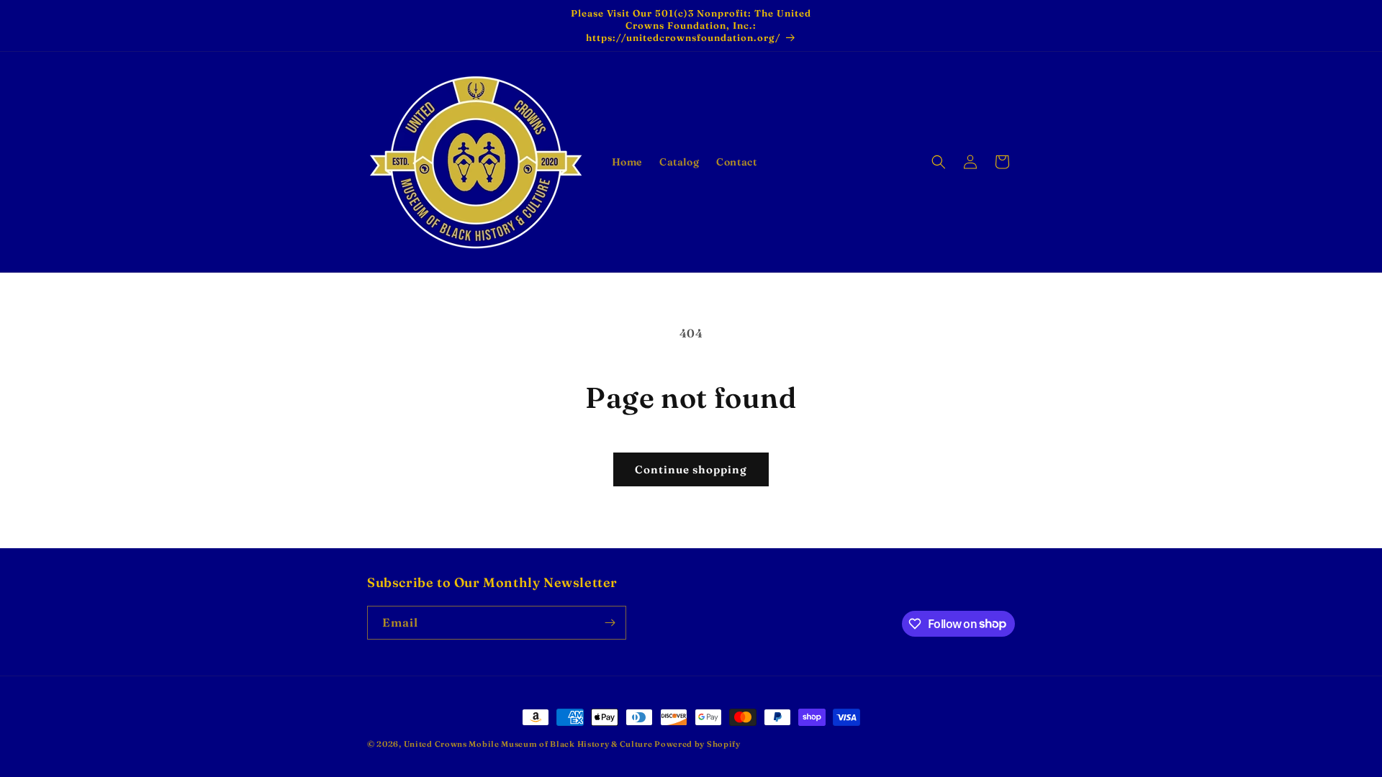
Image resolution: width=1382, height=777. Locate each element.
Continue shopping (691, 469)
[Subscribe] (609, 623)
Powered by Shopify (697, 744)
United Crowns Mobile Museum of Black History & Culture (529, 744)
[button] (938, 162)
